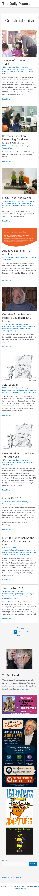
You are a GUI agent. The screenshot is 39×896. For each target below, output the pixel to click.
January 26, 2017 (12, 588)
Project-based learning (24, 203)
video (4, 73)
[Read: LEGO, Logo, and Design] (19, 181)
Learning (31, 201)
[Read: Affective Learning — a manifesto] (19, 237)
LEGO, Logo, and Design (17, 197)
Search (4, 860)
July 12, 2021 (10, 384)
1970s (4, 460)
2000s (4, 257)
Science (23, 205)
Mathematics (17, 69)
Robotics (12, 71)
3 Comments (6, 548)
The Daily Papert (16, 4)
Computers (11, 67)
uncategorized (21, 554)
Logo (30, 146)
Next (19, 635)
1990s (15, 548)
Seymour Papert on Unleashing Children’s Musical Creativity (15, 139)
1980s (4, 67)
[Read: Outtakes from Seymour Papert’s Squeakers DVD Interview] (19, 299)
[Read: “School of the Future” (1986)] (19, 43)
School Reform (21, 71)
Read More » (6, 99)
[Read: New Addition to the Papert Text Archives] (19, 436)
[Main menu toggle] (34, 4)
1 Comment (6, 591)
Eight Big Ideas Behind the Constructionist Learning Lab (18, 541)
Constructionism (21, 67)
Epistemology (7, 69)
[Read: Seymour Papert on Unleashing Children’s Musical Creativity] (19, 119)
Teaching (30, 71)
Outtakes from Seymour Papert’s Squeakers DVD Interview (17, 318)
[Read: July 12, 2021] (19, 367)
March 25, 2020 (11, 498)
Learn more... (24, 689)
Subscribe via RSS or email (11, 878)
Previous (19, 628)
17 (28, 632)
